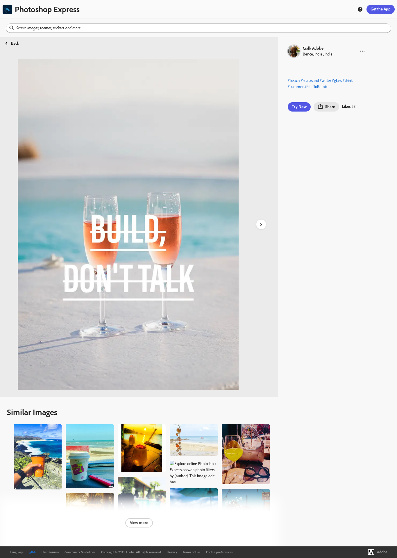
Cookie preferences (219, 552)
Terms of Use (191, 552)
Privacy (172, 552)
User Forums (50, 552)
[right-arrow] (261, 224)
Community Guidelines (80, 552)
